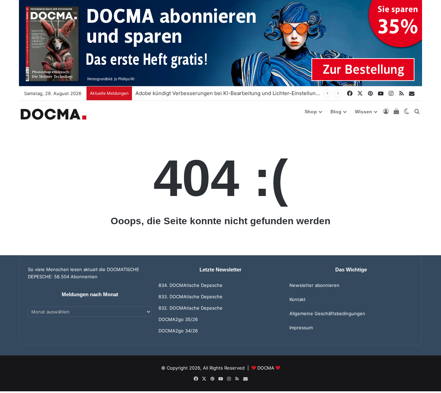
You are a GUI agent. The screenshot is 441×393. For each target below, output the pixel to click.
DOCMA (265, 368)
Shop (311, 111)
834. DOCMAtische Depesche (190, 285)
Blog (335, 111)
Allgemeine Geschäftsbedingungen (327, 313)
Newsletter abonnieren (314, 285)
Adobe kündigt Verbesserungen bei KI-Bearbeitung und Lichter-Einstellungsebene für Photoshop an (257, 93)
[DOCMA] (53, 114)
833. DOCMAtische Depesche (190, 296)
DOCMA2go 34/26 (178, 330)
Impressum (301, 327)
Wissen (363, 111)
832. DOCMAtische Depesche (190, 308)
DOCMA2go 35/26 (178, 319)
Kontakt (297, 299)
